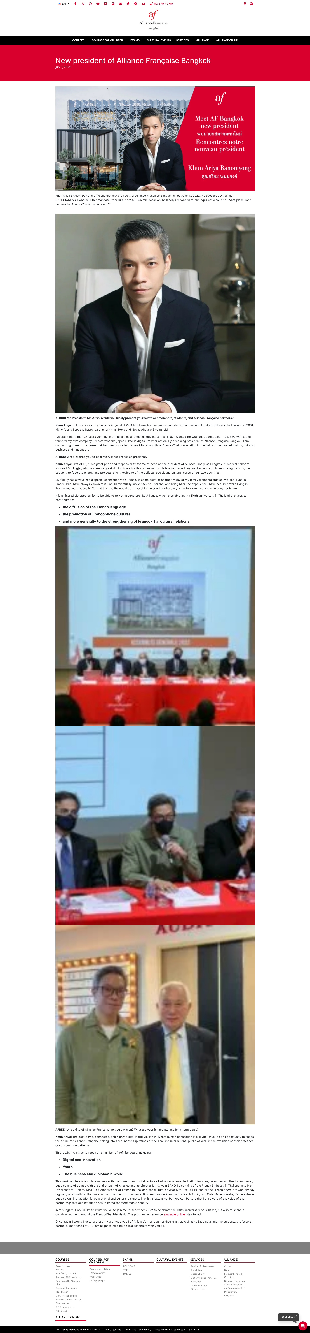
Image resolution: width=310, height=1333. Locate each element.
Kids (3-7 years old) (66, 1273)
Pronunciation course (66, 1288)
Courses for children (107, 40)
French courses (97, 1273)
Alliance (202, 40)
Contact (228, 1266)
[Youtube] (97, 3)
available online (174, 1214)
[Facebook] (75, 3)
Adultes (60, 1269)
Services (182, 40)
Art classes (61, 1310)
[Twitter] (83, 3)
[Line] (113, 3)
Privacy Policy (160, 1329)
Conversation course (66, 1295)
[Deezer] (143, 3)
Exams (135, 40)
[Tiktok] (128, 3)
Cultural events (159, 40)
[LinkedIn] (105, 3)
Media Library (198, 1273)
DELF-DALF (129, 1266)
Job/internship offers (234, 1288)
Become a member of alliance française (234, 1283)
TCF (125, 1270)
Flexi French (62, 1291)
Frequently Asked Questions (233, 1275)
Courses (78, 40)
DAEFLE (127, 1273)
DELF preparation (64, 1307)
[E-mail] (120, 3)
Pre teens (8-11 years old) (69, 1277)
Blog (226, 1270)
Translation (196, 1270)
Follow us (229, 1295)
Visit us (245, 3)
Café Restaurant (199, 1285)
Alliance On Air (227, 40)
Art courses (95, 1276)
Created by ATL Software (185, 1329)
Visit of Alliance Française (204, 1277)
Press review (230, 1291)
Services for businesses (202, 1266)
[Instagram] (90, 3)
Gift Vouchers (197, 1289)
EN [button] (64, 3)
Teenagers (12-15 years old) (68, 1283)
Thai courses (62, 1303)
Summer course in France (68, 1299)
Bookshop (196, 1281)
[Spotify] (135, 3)
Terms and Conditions (137, 1329)
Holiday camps (97, 1280)
